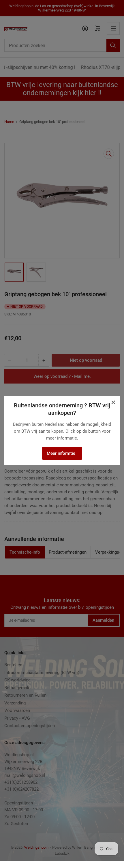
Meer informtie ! (62, 453)
